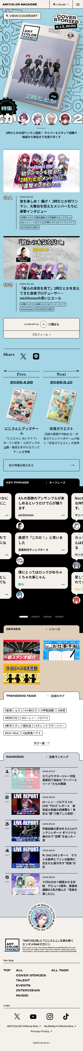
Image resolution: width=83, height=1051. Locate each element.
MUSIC (22, 995)
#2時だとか (26, 217)
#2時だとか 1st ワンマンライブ (59, 222)
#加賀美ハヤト (32, 733)
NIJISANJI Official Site (58, 1026)
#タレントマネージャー (50, 725)
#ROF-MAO (12, 733)
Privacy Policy (40, 1031)
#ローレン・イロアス (31, 222)
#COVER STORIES (29, 227)
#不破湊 (52, 217)
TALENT (23, 980)
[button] (70, 106)
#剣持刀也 (11, 718)
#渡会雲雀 (40, 217)
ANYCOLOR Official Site (22, 1026)
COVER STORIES (31, 975)
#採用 (61, 710)
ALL (19, 970)
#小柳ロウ (30, 710)
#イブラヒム (65, 217)
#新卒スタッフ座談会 (18, 725)
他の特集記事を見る (21, 465)
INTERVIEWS (28, 990)
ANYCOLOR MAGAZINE (20, 4)
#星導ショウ (12, 710)
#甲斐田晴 (47, 710)
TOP (6, 970)
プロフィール (40, 334)
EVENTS (23, 985)
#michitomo (27, 309)
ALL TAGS (60, 970)
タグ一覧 (39, 743)
